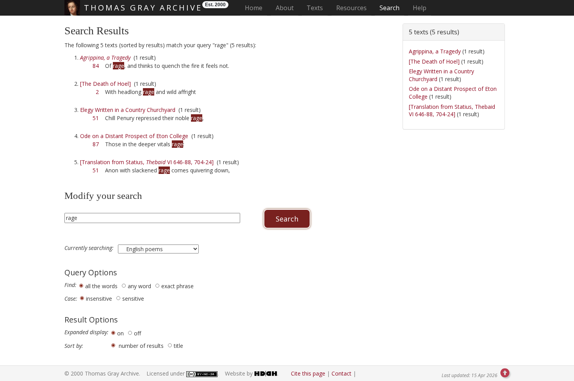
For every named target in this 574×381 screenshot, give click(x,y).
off (137, 333)
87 (96, 144)
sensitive (133, 298)
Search (389, 8)
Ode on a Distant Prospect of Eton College (134, 136)
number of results (141, 345)
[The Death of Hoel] (105, 83)
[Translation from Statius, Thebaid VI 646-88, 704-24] (452, 110)
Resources (351, 8)
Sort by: (73, 345)
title (178, 345)
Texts (315, 8)
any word (139, 286)
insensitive (99, 298)
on (120, 333)
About (285, 8)
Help (419, 8)
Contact (341, 373)
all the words (101, 286)
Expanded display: (86, 332)
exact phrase (177, 286)
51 (96, 118)
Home (256, 7)
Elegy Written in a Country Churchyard (127, 109)
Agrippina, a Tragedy (435, 51)
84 (96, 65)
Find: (70, 285)
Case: (70, 298)
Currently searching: (89, 248)
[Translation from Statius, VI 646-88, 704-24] (147, 162)
